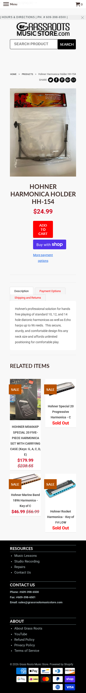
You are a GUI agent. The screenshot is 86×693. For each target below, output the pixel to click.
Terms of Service (26, 651)
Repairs (19, 567)
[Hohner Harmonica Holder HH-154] (43, 132)
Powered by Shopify (61, 664)
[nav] (10, 4)
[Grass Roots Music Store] (43, 29)
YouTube (20, 634)
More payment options (43, 257)
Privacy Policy (24, 645)
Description (21, 291)
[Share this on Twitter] (50, 79)
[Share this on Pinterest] (62, 79)
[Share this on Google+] (67, 79)
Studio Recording (26, 561)
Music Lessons (25, 556)
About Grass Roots (28, 628)
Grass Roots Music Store (33, 664)
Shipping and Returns (28, 297)
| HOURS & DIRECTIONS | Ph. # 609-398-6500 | (34, 17)
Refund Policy (24, 640)
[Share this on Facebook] (56, 79)
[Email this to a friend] (73, 79)
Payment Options (50, 291)
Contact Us (22, 572)
